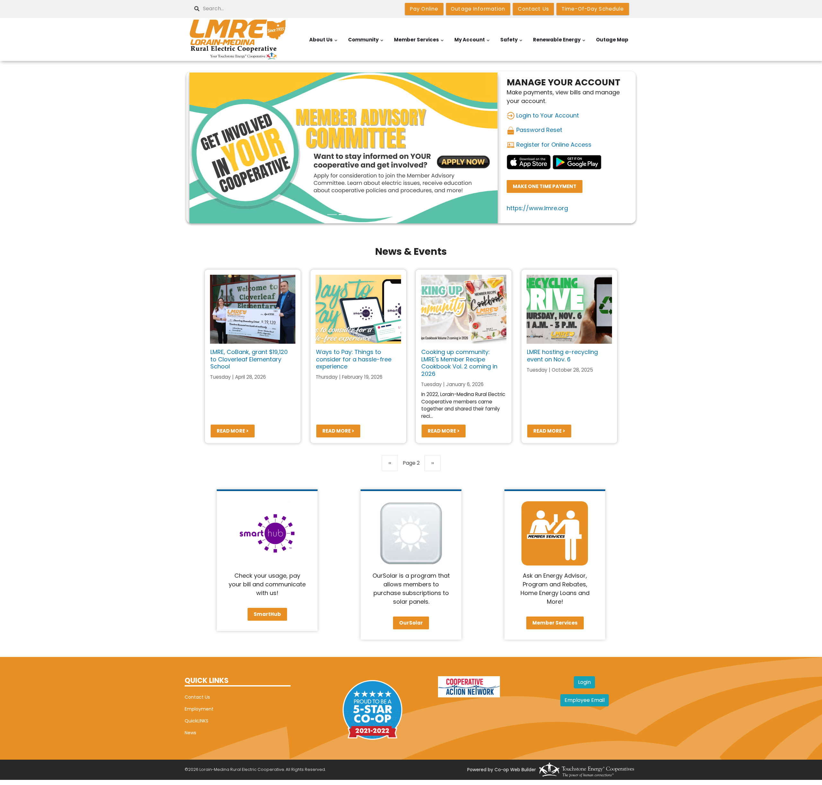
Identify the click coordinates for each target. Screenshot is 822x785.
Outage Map (612, 39)
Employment (199, 709)
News (190, 732)
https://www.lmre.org (537, 208)
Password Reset (538, 130)
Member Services (419, 43)
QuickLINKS (196, 721)
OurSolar (411, 622)
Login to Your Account (547, 115)
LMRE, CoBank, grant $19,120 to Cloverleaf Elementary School (249, 359)
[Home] (238, 39)
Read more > (233, 431)
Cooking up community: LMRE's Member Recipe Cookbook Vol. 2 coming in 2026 (459, 363)
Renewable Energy (559, 43)
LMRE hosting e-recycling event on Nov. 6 (562, 355)
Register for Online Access (553, 145)
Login (584, 682)
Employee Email (584, 700)
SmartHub (267, 614)
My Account (472, 43)
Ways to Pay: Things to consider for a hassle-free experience (353, 359)
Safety (511, 43)
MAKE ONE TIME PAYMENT (544, 186)
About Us (323, 43)
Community (366, 43)
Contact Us (197, 697)
